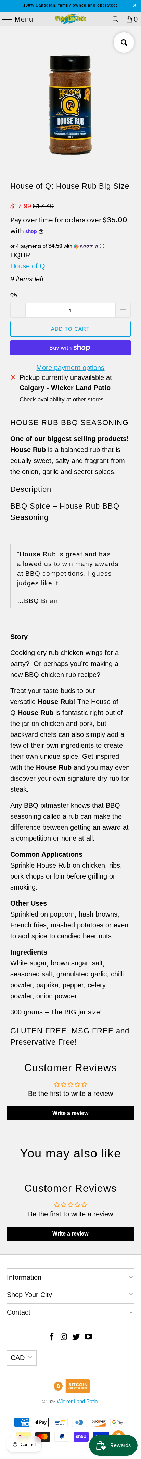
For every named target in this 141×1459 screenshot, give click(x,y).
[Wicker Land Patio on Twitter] (76, 1337)
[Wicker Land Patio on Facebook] (52, 1337)
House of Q (27, 266)
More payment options (70, 367)
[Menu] (4, 19)
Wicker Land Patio (77, 1401)
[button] (70, 246)
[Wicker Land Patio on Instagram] (64, 1337)
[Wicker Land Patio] (70, 19)
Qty (13, 294)
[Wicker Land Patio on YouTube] (89, 1337)
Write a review (70, 1113)
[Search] (115, 19)
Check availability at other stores (62, 399)
